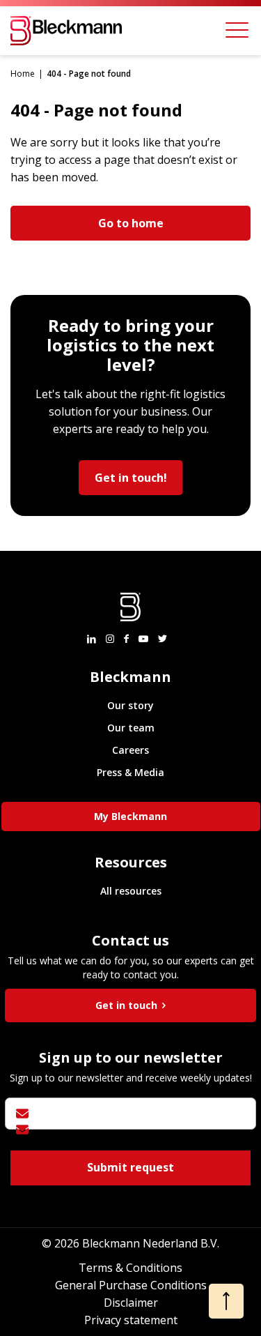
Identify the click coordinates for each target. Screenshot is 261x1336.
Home (22, 73)
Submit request (130, 1167)
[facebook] (126, 638)
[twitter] (162, 638)
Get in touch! (131, 477)
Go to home (131, 223)
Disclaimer (131, 1302)
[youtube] (143, 638)
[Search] (194, 30)
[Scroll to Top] (226, 1301)
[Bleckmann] (66, 30)
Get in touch (127, 1005)
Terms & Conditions (130, 1267)
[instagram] (110, 638)
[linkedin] (91, 638)
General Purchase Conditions (131, 1285)
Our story (130, 705)
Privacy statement (130, 1320)
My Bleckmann (130, 816)
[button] (236, 30)
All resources (130, 890)
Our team (131, 727)
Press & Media (130, 772)
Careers (130, 750)
